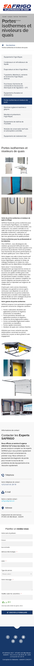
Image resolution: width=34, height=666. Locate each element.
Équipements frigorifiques (13, 57)
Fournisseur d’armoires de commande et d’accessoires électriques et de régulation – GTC (16, 86)
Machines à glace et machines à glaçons (15, 108)
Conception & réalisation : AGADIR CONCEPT (17, 659)
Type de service (6, 570)
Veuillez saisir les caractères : (11, 594)
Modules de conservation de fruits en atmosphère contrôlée (16, 130)
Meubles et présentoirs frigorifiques (12, 115)
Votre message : (7, 579)
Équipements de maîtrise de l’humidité (13, 123)
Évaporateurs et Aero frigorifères (16, 69)
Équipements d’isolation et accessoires (13, 94)
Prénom (3, 540)
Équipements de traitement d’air (15, 136)
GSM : (3, 561)
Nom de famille (5, 547)
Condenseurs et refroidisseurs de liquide (16, 63)
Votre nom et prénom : (8, 533)
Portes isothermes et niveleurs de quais (16, 101)
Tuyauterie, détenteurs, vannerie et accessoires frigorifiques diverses (15, 77)
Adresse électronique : (9, 552)
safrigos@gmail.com (7, 501)
